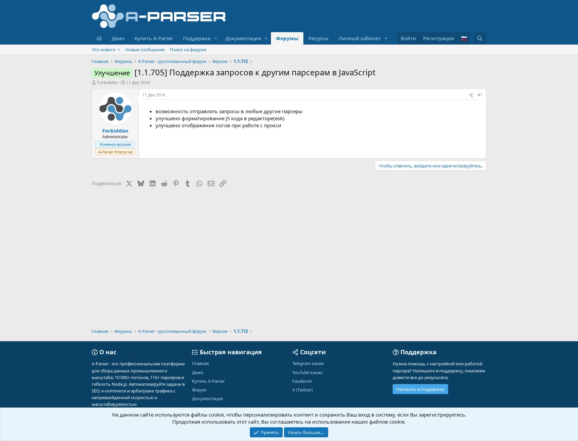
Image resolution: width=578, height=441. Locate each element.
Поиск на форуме (188, 50)
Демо (118, 38)
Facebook (302, 381)
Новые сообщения (145, 50)
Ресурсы (318, 38)
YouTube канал (307, 372)
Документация (243, 38)
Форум (199, 390)
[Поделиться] (471, 95)
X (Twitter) (302, 390)
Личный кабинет (360, 38)
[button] (215, 38)
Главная (200, 363)
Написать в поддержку (420, 389)
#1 (480, 95)
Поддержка (196, 38)
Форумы (287, 38)
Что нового (103, 50)
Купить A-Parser (153, 38)
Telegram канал (308, 363)
